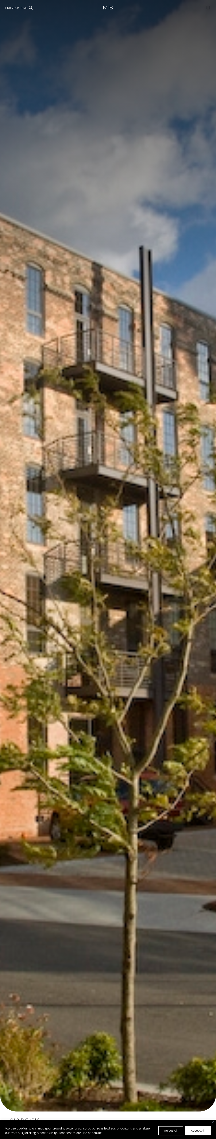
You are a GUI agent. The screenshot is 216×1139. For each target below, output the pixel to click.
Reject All (170, 1130)
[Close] (213, 1122)
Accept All (198, 1130)
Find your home (16, 8)
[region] (108, 1129)
